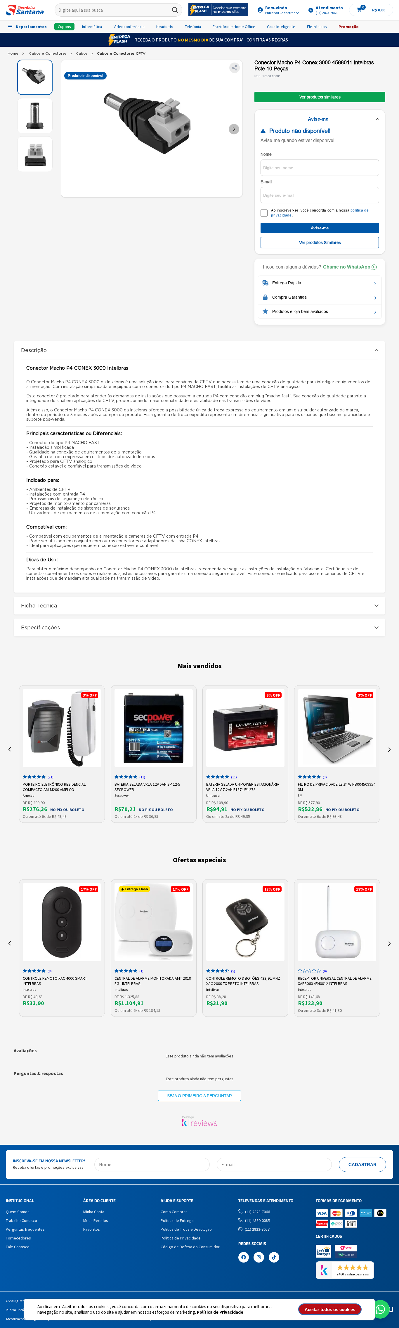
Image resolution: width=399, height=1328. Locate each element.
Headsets (164, 26)
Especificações (40, 627)
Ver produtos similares (320, 97)
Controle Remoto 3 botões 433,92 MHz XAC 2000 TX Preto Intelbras (243, 980)
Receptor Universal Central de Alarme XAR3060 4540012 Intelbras (335, 980)
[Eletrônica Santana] (25, 10)
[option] (62, 754)
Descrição (34, 350)
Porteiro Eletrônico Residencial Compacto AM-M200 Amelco (54, 786)
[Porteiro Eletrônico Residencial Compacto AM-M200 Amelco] (62, 728)
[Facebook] (243, 1258)
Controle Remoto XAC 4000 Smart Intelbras (55, 980)
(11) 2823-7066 (257, 1211)
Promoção (349, 26)
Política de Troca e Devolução (186, 1229)
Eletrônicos (317, 26)
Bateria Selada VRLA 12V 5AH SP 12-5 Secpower (147, 786)
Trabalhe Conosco (21, 1220)
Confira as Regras (267, 40)
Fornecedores (18, 1238)
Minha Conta (93, 1211)
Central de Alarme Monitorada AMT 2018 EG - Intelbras (153, 980)
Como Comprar (174, 1211)
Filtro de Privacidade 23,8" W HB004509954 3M (336, 786)
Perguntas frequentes (25, 1229)
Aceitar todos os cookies (330, 1309)
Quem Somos (18, 1211)
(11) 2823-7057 (257, 1229)
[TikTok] (274, 1258)
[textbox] (119, 10)
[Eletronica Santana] (13, 54)
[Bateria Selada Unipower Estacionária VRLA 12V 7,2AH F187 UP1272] (245, 728)
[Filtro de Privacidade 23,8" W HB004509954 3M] (337, 728)
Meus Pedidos (95, 1220)
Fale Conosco (18, 1246)
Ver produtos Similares (320, 242)
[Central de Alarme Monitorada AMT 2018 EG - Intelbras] (154, 922)
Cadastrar (362, 1164)
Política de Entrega (177, 1220)
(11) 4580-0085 (257, 1220)
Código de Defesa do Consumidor (190, 1246)
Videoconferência (129, 26)
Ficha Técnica (39, 605)
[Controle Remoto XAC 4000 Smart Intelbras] (62, 922)
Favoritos (91, 1229)
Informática (92, 26)
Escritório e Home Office (234, 26)
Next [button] (389, 749)
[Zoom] (35, 77)
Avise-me (320, 228)
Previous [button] (9, 749)
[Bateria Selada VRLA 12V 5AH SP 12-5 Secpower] (154, 728)
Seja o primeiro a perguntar (199, 1095)
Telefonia (193, 26)
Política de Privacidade (220, 1312)
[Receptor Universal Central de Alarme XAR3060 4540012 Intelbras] (337, 922)
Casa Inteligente (281, 26)
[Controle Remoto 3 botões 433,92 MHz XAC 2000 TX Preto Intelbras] (245, 922)
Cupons (64, 26)
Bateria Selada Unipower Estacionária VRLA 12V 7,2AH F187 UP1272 (242, 786)
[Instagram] (259, 1258)
